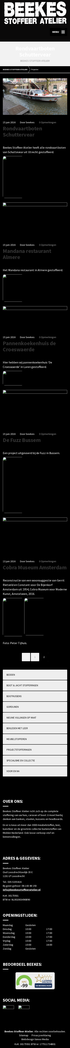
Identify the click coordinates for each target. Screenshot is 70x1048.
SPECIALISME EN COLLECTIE (21, 760)
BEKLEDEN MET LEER (17, 728)
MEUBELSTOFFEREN (17, 739)
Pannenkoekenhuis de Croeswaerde (29, 346)
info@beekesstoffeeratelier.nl (22, 889)
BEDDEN (11, 674)
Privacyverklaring (41, 1035)
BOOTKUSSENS (14, 696)
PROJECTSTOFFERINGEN (19, 749)
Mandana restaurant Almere (27, 254)
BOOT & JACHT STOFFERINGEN (22, 685)
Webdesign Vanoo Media (35, 1039)
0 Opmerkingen (47, 122)
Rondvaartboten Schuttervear (22, 131)
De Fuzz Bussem (22, 439)
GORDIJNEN (13, 706)
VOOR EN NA (13, 771)
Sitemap (23, 1035)
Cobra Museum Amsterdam (34, 567)
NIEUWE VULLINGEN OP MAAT (21, 717)
